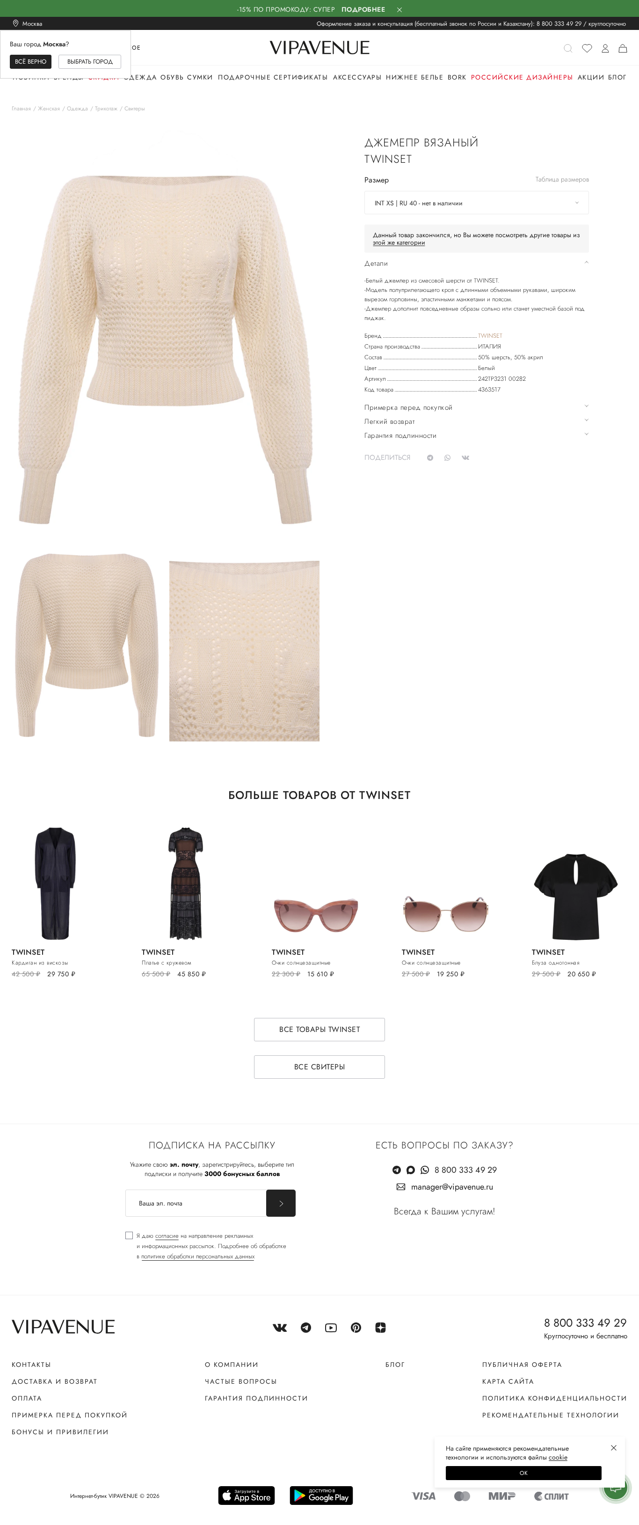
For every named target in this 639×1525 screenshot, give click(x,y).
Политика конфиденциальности (554, 1398)
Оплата (27, 1398)
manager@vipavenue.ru (452, 1186)
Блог (617, 77)
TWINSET (490, 335)
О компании (232, 1364)
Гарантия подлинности (256, 1398)
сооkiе (558, 1457)
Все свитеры (319, 1066)
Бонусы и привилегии (60, 1432)
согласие (167, 1235)
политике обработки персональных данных (197, 1256)
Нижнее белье (414, 77)
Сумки (200, 77)
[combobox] (476, 202)
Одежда (140, 77)
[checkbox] (205, 1246)
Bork (457, 77)
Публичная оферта (522, 1364)
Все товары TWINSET (319, 1029)
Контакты (31, 1364)
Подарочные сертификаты (273, 77)
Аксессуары (357, 77)
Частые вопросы (241, 1381)
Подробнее (363, 9)
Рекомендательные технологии (550, 1415)
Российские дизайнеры (522, 77)
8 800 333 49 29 (559, 23)
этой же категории (399, 242)
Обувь (172, 77)
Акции (591, 77)
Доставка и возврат (55, 1381)
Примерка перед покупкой (70, 1415)
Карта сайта (508, 1381)
